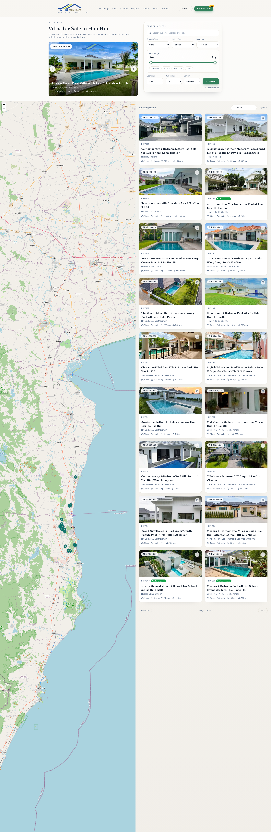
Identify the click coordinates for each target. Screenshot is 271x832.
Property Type (152, 39)
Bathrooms (170, 76)
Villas (114, 8)
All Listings (104, 8)
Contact (165, 8)
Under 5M (155, 68)
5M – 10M (166, 68)
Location (200, 39)
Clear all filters (213, 88)
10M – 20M (178, 68)
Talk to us (185, 8)
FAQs (155, 8)
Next (263, 610)
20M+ (189, 68)
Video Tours (206, 8)
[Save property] (197, 118)
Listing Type (176, 39)
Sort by (187, 76)
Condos (124, 8)
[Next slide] (134, 69)
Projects (135, 8)
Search (212, 81)
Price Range (154, 53)
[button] (65, 546)
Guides (146, 8)
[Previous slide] (52, 69)
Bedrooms (151, 76)
